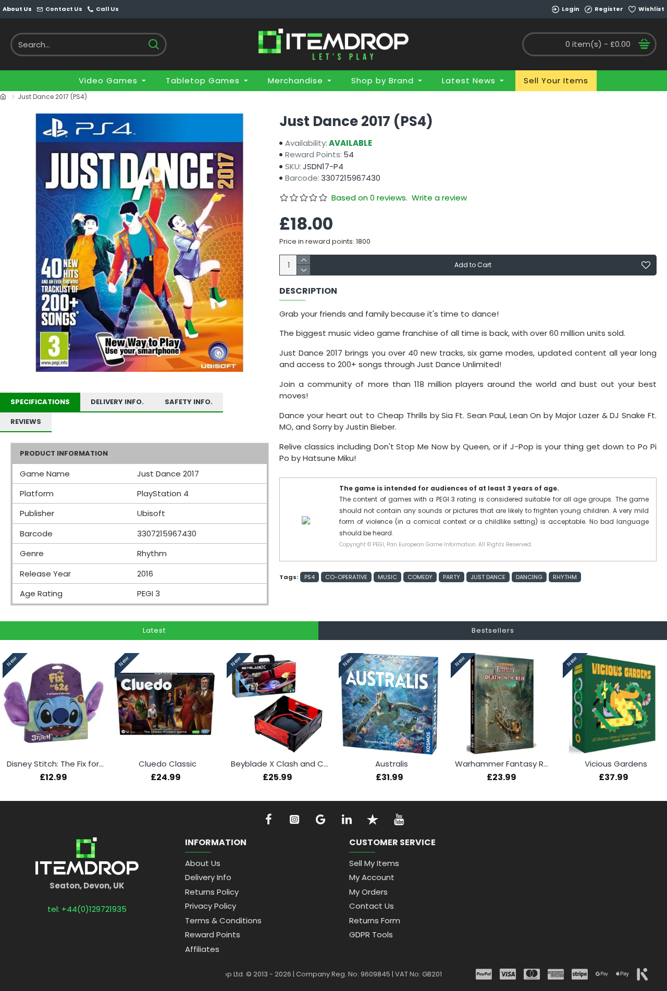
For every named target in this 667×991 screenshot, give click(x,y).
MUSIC (387, 577)
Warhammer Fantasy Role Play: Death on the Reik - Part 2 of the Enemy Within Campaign (503, 764)
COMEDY (420, 577)
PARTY (451, 577)
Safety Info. (189, 402)
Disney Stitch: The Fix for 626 (55, 764)
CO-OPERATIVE (346, 577)
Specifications (40, 402)
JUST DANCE (488, 577)
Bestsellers (493, 630)
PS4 (309, 577)
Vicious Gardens (616, 764)
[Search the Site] (153, 44)
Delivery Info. (117, 402)
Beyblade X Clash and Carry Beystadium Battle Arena (279, 764)
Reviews (25, 421)
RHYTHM (565, 577)
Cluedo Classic (167, 764)
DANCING (529, 577)
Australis (391, 764)
